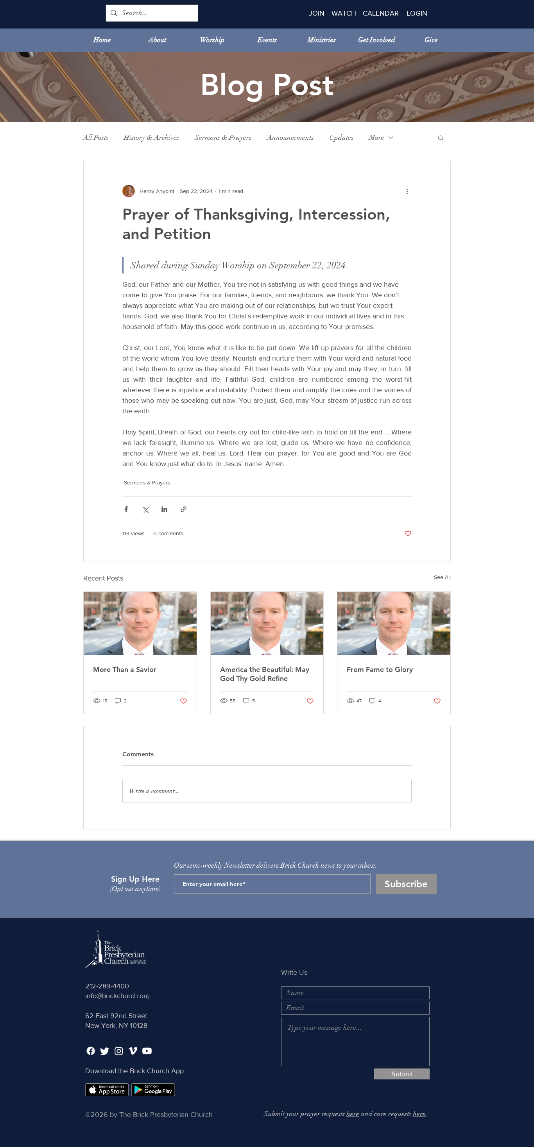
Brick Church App (157, 1071)
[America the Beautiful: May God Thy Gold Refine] (267, 623)
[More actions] (407, 191)
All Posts (95, 137)
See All (442, 577)
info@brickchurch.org (117, 996)
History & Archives (151, 137)
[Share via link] (183, 509)
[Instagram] (118, 1050)
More (376, 137)
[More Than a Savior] (140, 623)
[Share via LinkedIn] (164, 509)
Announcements (290, 137)
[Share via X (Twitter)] (145, 509)
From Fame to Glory (380, 669)
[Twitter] (104, 1050)
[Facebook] (90, 1050)
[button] (440, 137)
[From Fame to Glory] (393, 623)
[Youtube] (147, 1050)
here (352, 1113)
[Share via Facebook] (126, 509)
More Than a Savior (124, 669)
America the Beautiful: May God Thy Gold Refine (264, 674)
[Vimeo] (132, 1050)
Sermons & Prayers (223, 137)
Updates (341, 137)
